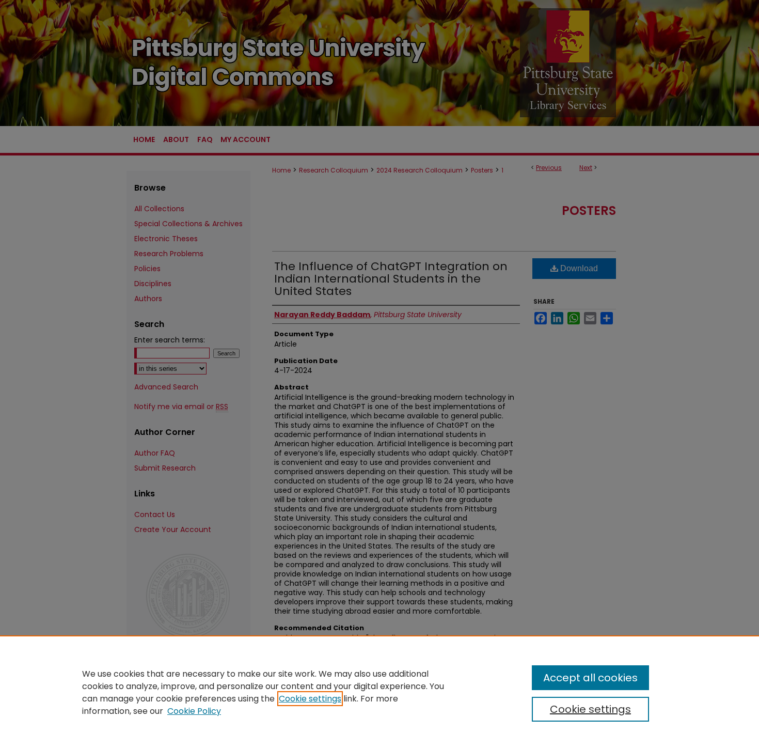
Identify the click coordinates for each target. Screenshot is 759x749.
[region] (379, 692)
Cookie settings (310, 699)
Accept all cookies (590, 677)
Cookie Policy (194, 711)
